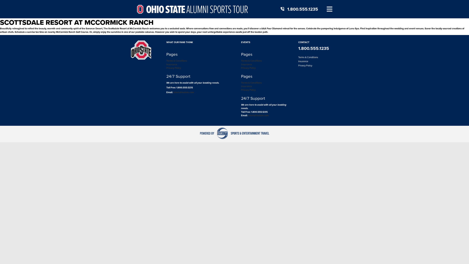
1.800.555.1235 (302, 9)
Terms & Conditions (176, 61)
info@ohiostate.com (183, 92)
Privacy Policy (173, 68)
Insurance (171, 64)
